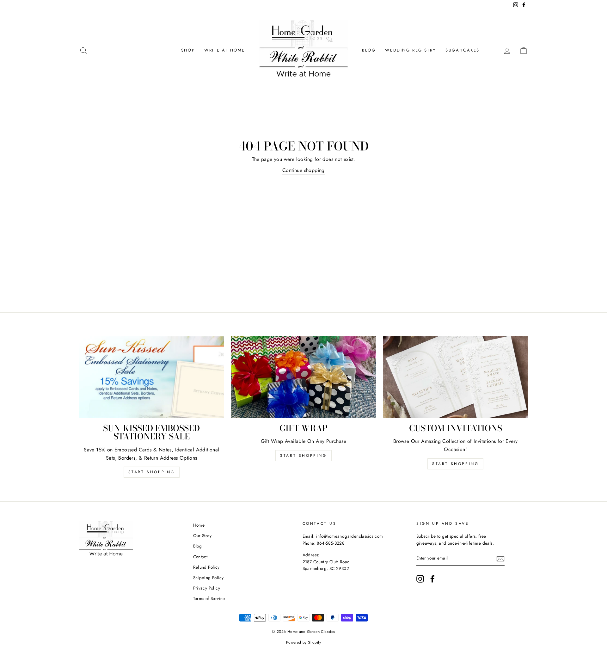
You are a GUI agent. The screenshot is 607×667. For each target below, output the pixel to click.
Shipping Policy (208, 577)
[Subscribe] (500, 558)
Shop (188, 50)
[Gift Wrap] (303, 377)
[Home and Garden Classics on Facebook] (432, 579)
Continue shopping (303, 170)
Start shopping (455, 464)
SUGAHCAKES (462, 50)
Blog (369, 50)
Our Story (202, 535)
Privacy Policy (206, 588)
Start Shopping (151, 472)
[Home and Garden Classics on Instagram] (420, 579)
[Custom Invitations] (455, 377)
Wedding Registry (410, 50)
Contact (200, 557)
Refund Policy (206, 567)
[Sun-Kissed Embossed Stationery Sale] (151, 377)
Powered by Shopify (303, 642)
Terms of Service (209, 598)
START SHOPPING (303, 455)
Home (199, 525)
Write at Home (224, 50)
